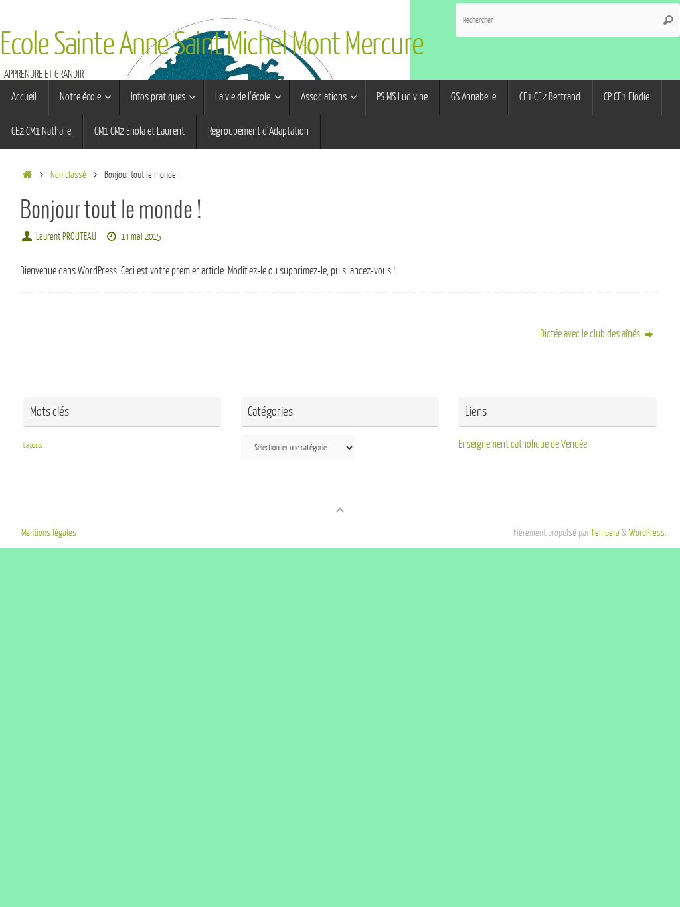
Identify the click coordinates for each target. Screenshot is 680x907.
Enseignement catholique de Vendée (522, 444)
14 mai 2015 (141, 236)
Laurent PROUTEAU (66, 236)
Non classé (68, 174)
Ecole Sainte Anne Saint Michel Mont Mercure (212, 44)
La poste (32, 445)
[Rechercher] (668, 20)
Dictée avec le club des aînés (591, 334)
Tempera (605, 532)
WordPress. (648, 532)
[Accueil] (27, 174)
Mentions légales (48, 532)
